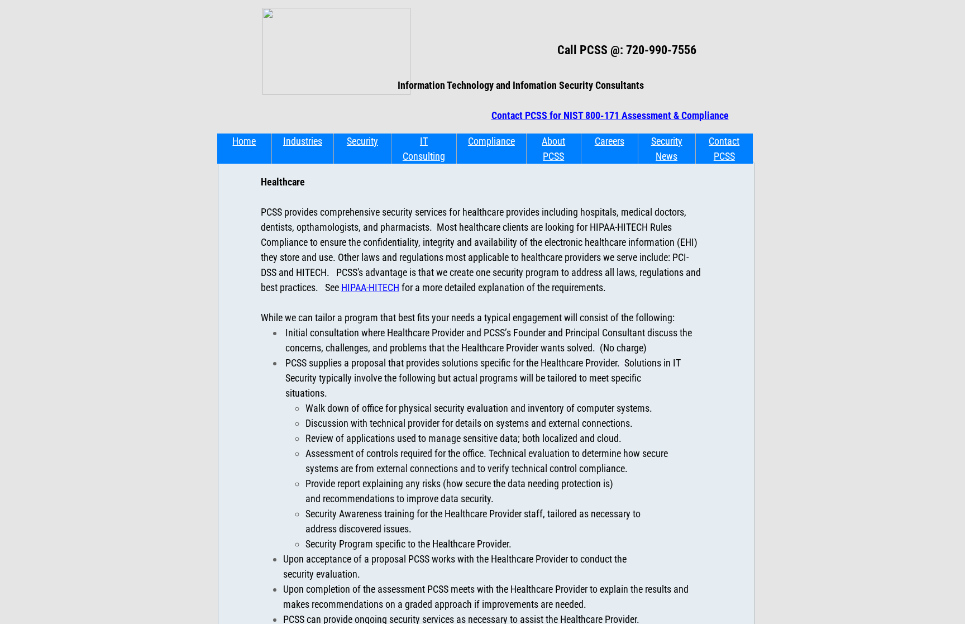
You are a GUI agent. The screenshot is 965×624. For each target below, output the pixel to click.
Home (244, 141)
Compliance (491, 141)
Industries (302, 141)
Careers (609, 141)
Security (362, 141)
